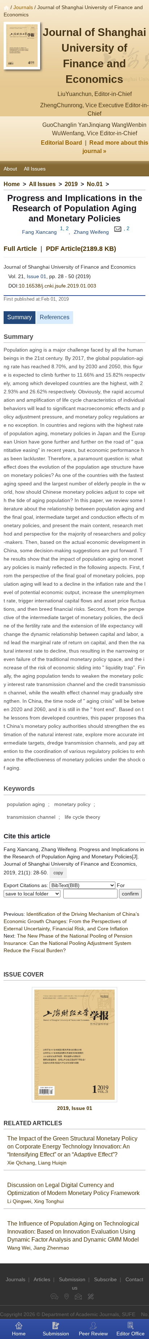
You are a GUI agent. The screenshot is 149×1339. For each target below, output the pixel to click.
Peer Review (93, 1333)
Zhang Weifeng (91, 232)
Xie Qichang (21, 1163)
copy (58, 872)
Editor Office (130, 1333)
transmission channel (31, 817)
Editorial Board (61, 143)
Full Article (20, 248)
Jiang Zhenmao (51, 1248)
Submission (72, 1279)
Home (12, 184)
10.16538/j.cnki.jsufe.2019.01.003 (57, 286)
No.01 (95, 184)
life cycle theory (82, 817)
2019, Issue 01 (74, 1108)
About (10, 169)
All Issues (35, 169)
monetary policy (72, 804)
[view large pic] (74, 1044)
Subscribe (105, 1279)
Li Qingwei (19, 1201)
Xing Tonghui (49, 1201)
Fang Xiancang (39, 232)
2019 (71, 184)
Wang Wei (18, 1248)
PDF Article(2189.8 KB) (81, 248)
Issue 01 (36, 276)
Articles (42, 1279)
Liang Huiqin (52, 1163)
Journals (23, 7)
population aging (26, 804)
